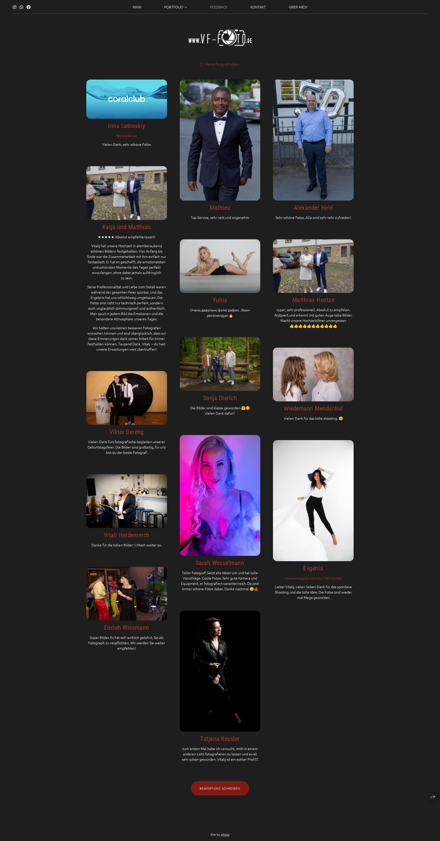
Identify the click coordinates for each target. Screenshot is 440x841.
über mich (298, 6)
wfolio (225, 834)
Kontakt (258, 6)
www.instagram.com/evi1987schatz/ (313, 578)
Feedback (218, 6)
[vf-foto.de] (220, 37)
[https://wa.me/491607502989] (21, 7)
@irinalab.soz (126, 135)
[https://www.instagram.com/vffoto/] (14, 7)
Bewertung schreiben (223, 64)
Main (137, 6)
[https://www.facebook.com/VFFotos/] (28, 7)
